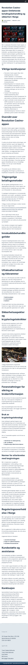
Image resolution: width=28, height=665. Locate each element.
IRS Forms (5, 656)
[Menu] (25, 1)
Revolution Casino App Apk (9, 198)
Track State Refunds (7, 652)
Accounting (4, 21)
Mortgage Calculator (8, 658)
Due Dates (5, 654)
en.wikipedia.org (12, 613)
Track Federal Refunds (8, 650)
